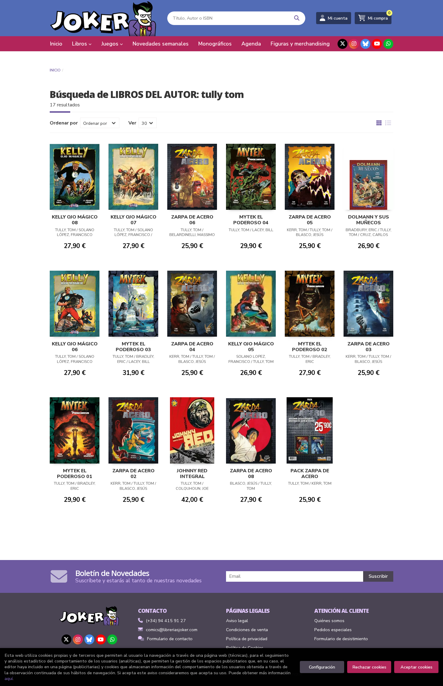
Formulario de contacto (170, 639)
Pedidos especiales (333, 630)
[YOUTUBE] (377, 44)
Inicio (55, 70)
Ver (132, 123)
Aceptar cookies (416, 667)
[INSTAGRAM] (354, 44)
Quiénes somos (329, 621)
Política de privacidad (246, 639)
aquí (9, 678)
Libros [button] (80, 43)
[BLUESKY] (365, 44)
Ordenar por (64, 123)
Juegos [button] (110, 43)
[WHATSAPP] (388, 44)
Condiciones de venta (247, 630)
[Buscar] (297, 18)
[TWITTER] (342, 44)
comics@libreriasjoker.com (171, 630)
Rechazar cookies (369, 667)
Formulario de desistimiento (341, 639)
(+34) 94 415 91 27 (166, 621)
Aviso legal (237, 621)
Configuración (322, 667)
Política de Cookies (244, 648)
